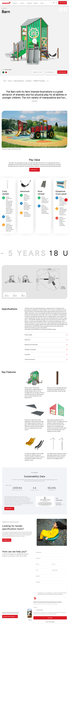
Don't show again (50, 621)
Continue (50, 617)
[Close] (65, 597)
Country (35, 607)
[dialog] (34, 352)
